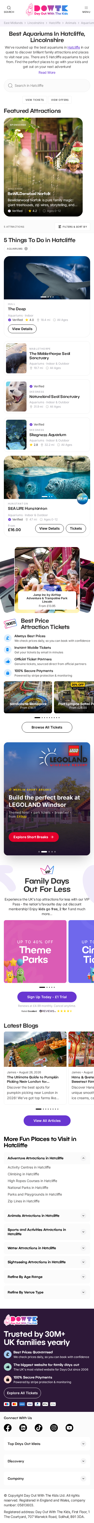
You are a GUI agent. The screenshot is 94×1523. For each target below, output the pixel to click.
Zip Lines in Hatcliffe (24, 1201)
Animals (70, 23)
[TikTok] (38, 1428)
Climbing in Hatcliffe (23, 1174)
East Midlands (13, 23)
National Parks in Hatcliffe (28, 1187)
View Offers (60, 99)
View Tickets (35, 99)
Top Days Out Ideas (24, 1444)
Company (16, 1478)
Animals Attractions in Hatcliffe (33, 1215)
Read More (47, 72)
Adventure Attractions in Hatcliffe (35, 1158)
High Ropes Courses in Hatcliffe (32, 1181)
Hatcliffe (54, 23)
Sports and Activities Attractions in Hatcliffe (37, 1231)
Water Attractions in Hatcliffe (32, 1248)
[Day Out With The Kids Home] (47, 9)
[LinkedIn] (23, 1428)
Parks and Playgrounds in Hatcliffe (35, 1194)
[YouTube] (69, 1428)
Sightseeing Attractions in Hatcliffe (37, 1262)
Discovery (16, 1461)
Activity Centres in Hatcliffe (29, 1167)
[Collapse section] (83, 1158)
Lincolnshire (35, 23)
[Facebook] (8, 1428)
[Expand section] (83, 1216)
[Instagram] (54, 1428)
